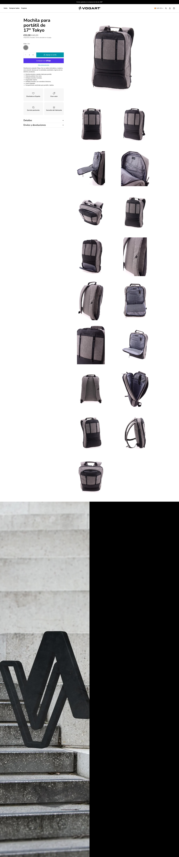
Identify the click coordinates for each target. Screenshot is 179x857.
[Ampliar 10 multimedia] (90, 300)
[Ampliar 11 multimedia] (135, 300)
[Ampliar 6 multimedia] (90, 212)
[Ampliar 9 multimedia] (135, 256)
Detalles (27, 120)
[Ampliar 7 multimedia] (135, 212)
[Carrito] (174, 8)
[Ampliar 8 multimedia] (90, 256)
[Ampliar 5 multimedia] (135, 168)
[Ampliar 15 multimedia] (135, 389)
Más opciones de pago (43, 65)
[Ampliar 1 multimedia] (113, 58)
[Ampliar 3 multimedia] (135, 124)
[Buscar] (166, 8)
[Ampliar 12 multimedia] (90, 344)
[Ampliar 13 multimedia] (135, 344)
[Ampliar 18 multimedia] (90, 477)
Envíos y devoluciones (34, 125)
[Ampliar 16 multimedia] (90, 433)
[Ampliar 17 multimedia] (135, 433)
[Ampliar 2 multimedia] (90, 124)
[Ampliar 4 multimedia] (90, 168)
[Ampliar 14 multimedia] (90, 389)
